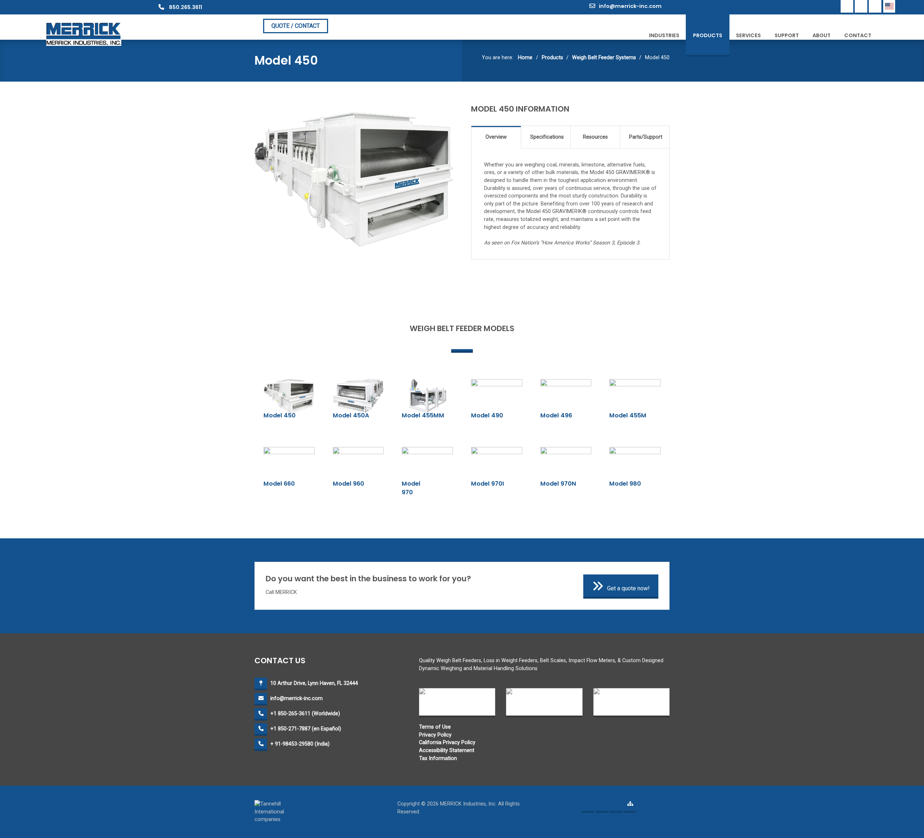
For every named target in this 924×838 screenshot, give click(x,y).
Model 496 (556, 415)
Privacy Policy (435, 735)
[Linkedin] (861, 6)
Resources (595, 137)
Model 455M (627, 415)
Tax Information (438, 758)
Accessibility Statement (446, 750)
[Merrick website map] (630, 806)
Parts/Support (645, 137)
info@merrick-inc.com (630, 6)
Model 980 (625, 483)
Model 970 (411, 488)
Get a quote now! (628, 588)
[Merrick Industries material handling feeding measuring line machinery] (83, 34)
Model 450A (351, 415)
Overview (496, 137)
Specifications (547, 137)
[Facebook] (847, 6)
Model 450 (279, 415)
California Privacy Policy (447, 742)
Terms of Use (435, 727)
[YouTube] (875, 6)
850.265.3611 (185, 7)
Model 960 (348, 483)
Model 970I (487, 483)
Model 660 (279, 483)
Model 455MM (423, 415)
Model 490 (487, 415)
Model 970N (558, 483)
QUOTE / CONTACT (295, 25)
